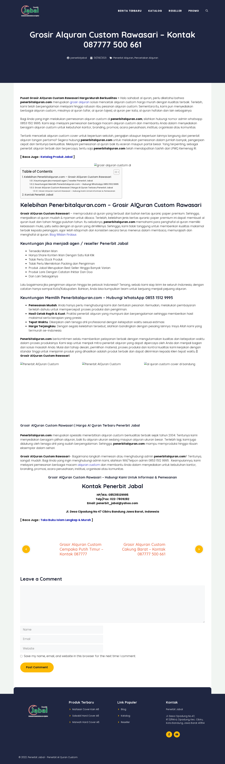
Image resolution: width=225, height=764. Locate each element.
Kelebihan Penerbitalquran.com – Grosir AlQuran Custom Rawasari (67, 177)
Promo (193, 11)
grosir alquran (79, 102)
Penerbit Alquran (123, 57)
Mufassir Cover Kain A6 (85, 709)
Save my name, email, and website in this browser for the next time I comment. (80, 656)
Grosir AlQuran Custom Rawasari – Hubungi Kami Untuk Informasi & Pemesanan (77, 191)
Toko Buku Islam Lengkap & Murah (66, 520)
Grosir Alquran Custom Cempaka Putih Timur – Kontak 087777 (81, 549)
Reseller (175, 11)
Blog (123, 709)
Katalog (155, 11)
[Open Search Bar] (206, 11)
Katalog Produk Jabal (57, 157)
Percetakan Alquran (146, 57)
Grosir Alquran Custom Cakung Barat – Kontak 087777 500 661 (143, 549)
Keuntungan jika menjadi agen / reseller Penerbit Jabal (63, 180)
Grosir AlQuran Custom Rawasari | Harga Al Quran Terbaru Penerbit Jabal (74, 187)
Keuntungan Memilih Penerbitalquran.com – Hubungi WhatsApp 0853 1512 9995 (76, 184)
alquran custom (89, 465)
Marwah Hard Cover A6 (85, 722)
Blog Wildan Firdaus (63, 235)
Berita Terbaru (130, 11)
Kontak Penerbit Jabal (39, 194)
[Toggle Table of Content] (115, 172)
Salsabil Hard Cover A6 (85, 715)
